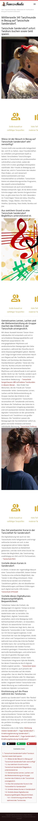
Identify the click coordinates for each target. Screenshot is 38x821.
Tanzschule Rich (9, 559)
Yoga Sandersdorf (26, 731)
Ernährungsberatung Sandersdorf (14, 733)
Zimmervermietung (17, 816)
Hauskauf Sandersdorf (10, 736)
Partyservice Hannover (29, 816)
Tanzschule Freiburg (28, 426)
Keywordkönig (27, 815)
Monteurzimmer (6, 816)
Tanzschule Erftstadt (9, 592)
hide (22, 749)
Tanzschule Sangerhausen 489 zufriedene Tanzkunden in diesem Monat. (18, 382)
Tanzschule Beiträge (10, 9)
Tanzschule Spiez (29, 666)
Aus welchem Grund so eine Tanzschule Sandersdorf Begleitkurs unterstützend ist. (18, 767)
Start (2, 9)
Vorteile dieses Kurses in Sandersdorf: (20, 789)
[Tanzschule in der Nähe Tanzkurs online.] (13, 4)
